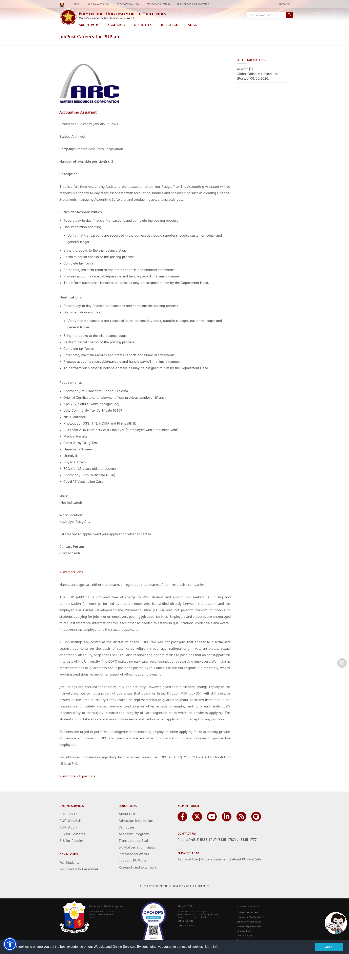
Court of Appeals (245, 935)
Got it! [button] (329, 946)
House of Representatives (249, 926)
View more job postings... (78, 776)
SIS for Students (72, 834)
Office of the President (247, 912)
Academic (116, 25)
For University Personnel (78, 869)
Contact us (283, 3)
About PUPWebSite (246, 859)
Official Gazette (185, 921)
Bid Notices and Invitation (193, 3)
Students (143, 25)
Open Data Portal (186, 925)
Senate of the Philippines (249, 921)
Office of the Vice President (250, 917)
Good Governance (97, 3)
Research (170, 25)
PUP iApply (68, 827)
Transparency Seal (127, 3)
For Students (69, 862)
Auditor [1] (245, 69)
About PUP (88, 25)
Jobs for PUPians (132, 861)
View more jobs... (72, 572)
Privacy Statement (215, 859)
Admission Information (136, 821)
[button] (10, 944)
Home (75, 3)
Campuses (127, 827)
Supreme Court (244, 931)
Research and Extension (137, 867)
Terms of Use (188, 859)
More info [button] (211, 946)
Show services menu (342, 663)
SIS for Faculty (71, 841)
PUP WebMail (70, 821)
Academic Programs (134, 834)
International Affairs (158, 3)
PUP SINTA (68, 814)
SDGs (192, 25)
